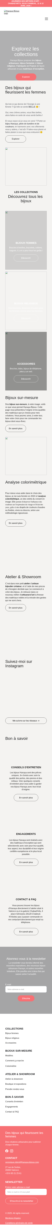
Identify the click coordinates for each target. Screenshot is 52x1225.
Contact (8, 1112)
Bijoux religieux (12, 1038)
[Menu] (46, 19)
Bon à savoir (14, 1097)
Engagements (11, 1107)
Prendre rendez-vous (14, 1089)
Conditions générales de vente (19, 1223)
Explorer (26, 77)
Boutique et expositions (15, 1084)
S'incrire (26, 998)
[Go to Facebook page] (6, 1150)
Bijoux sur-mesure (18, 1050)
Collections (14, 1028)
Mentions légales (13, 1218)
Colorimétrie (10, 1066)
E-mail (8, 984)
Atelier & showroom (20, 1074)
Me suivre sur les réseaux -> (26, 720)
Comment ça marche (14, 1061)
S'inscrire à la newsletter (21, 1201)
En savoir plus (15, 428)
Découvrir (26, 258)
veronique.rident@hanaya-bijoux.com (22, 1162)
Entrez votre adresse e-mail (17, 1187)
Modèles (9, 1056)
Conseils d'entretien (14, 1101)
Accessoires (10, 1043)
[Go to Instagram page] (11, 1150)
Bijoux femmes (12, 1033)
